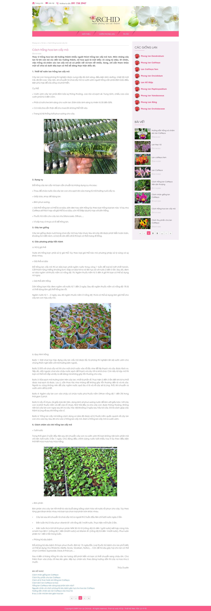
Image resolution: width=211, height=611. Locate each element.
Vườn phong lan (107, 34)
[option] (155, 82)
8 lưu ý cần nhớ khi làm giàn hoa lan (47, 593)
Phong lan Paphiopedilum (154, 88)
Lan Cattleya (157, 170)
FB (145, 608)
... (162, 233)
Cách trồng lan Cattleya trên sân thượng (162, 182)
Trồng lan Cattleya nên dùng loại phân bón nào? (53, 585)
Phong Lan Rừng (149, 102)
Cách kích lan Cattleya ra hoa (45, 582)
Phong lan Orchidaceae (153, 108)
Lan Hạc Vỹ (157, 144)
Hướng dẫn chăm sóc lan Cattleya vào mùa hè (52, 591)
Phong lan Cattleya (150, 62)
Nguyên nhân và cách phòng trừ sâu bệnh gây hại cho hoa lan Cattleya (63, 588)
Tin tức (126, 34)
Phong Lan (36, 43)
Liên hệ (51, 3)
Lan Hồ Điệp (147, 82)
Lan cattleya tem (159, 157)
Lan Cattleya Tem (149, 69)
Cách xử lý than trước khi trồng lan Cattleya (50, 580)
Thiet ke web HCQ (115, 608)
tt (143, 608)
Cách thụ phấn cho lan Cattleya (46, 577)
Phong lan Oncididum (152, 75)
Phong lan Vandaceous (152, 95)
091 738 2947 (78, 3)
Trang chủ (39, 3)
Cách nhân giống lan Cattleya (45, 574)
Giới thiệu (86, 34)
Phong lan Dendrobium (152, 55)
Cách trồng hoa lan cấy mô (163, 208)
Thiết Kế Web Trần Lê (133, 608)
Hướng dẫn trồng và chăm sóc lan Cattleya (163, 131)
